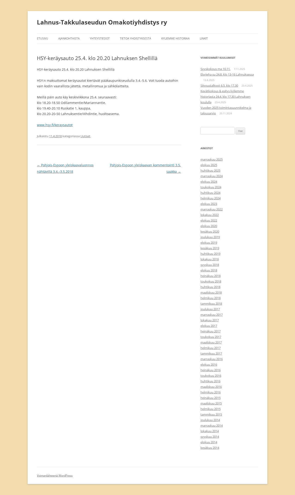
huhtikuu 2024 (210, 193)
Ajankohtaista (69, 38)
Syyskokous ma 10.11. (215, 69)
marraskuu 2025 (212, 159)
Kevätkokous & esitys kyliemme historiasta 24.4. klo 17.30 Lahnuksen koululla (226, 96)
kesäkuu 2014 (210, 448)
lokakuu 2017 (210, 320)
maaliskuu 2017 (211, 342)
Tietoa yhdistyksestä (135, 38)
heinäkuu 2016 (211, 370)
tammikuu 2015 (211, 414)
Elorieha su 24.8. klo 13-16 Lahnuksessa (227, 74)
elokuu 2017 (209, 326)
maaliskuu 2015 (211, 403)
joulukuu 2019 (210, 237)
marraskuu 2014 (212, 425)
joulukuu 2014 (210, 420)
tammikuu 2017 (211, 353)
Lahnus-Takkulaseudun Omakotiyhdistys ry (102, 22)
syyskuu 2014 (210, 436)
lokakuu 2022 (210, 215)
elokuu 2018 (209, 270)
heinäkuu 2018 (211, 276)
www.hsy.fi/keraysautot (55, 125)
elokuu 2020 (209, 226)
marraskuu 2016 (212, 359)
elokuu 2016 (209, 364)
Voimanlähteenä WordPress (55, 475)
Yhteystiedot (100, 38)
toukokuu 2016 (211, 376)
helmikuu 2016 (211, 392)
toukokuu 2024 (211, 187)
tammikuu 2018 (211, 303)
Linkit (204, 38)
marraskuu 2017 (212, 315)
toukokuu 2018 (211, 281)
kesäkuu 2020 (210, 231)
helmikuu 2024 (211, 198)
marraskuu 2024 (212, 176)
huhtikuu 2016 (210, 381)
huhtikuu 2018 (210, 287)
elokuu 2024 (209, 181)
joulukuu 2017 (210, 309)
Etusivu (42, 38)
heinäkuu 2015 (211, 398)
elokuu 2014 (209, 442)
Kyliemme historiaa (175, 38)
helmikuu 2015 (211, 409)
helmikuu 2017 (211, 348)
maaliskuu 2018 (211, 292)
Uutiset (85, 136)
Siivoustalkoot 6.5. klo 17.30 (219, 85)
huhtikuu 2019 (210, 254)
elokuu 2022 (209, 220)
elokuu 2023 (209, 204)
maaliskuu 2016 (211, 387)
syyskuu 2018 (210, 265)
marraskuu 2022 (212, 209)
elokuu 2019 (209, 242)
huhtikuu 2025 (210, 170)
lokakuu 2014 (210, 431)
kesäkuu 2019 (210, 248)
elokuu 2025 (209, 165)
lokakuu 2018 (210, 259)
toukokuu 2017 (211, 337)
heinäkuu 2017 (211, 331)
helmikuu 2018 (211, 298)
